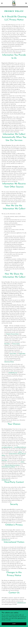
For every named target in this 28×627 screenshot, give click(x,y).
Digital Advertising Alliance (8, 466)
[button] (3, 3)
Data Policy (7, 343)
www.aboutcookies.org (7, 447)
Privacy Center (16, 343)
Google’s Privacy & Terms (12, 333)
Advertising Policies (9, 361)
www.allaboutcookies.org (20, 447)
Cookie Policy (22, 353)
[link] (14, 3)
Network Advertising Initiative (12, 465)
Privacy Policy (13, 353)
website (20, 452)
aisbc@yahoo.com (12, 372)
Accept (14, 623)
